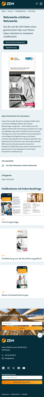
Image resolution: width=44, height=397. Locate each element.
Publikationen (20, 11)
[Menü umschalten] (39, 4)
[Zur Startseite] (8, 4)
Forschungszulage (10, 222)
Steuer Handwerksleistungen (15, 295)
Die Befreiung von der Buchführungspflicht (22, 258)
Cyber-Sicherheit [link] (8, 179)
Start (3, 11)
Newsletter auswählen (22, 382)
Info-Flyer (32, 11)
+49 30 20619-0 (10, 355)
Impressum (5, 394)
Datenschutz (15, 394)
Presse (10, 11)
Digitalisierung (11, 47)
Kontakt (24, 394)
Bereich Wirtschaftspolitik (15, 42)
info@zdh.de (9, 358)
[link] (20, 165)
